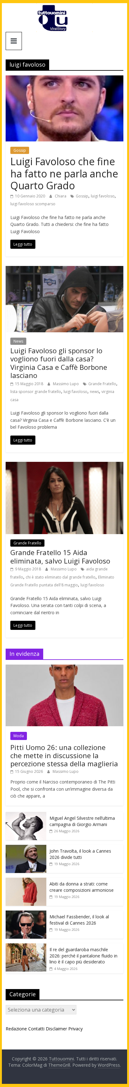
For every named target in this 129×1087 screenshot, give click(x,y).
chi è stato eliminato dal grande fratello (60, 577)
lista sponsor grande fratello (35, 391)
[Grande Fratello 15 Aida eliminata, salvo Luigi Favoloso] (64, 465)
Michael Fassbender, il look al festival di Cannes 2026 (79, 920)
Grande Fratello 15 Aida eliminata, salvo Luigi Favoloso (60, 556)
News (18, 341)
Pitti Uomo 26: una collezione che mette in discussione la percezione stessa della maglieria (64, 755)
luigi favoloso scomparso (32, 204)
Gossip (19, 150)
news (94, 391)
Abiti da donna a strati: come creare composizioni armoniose (81, 887)
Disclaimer (56, 1029)
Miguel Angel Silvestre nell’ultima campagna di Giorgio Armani (82, 821)
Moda (18, 735)
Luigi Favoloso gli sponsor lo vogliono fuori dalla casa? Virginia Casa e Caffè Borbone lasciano (58, 363)
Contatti (36, 1029)
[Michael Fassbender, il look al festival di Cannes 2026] (26, 914)
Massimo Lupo (66, 383)
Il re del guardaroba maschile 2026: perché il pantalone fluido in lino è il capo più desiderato (83, 956)
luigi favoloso (103, 196)
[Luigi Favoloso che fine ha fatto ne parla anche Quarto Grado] (64, 79)
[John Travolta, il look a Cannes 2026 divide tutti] (26, 848)
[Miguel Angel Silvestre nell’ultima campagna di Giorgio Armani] (26, 815)
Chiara (61, 196)
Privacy (75, 1029)
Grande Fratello (102, 383)
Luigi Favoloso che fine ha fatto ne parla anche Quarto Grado (64, 173)
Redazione (16, 1029)
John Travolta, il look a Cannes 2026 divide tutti (80, 854)
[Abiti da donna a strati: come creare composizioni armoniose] (26, 881)
